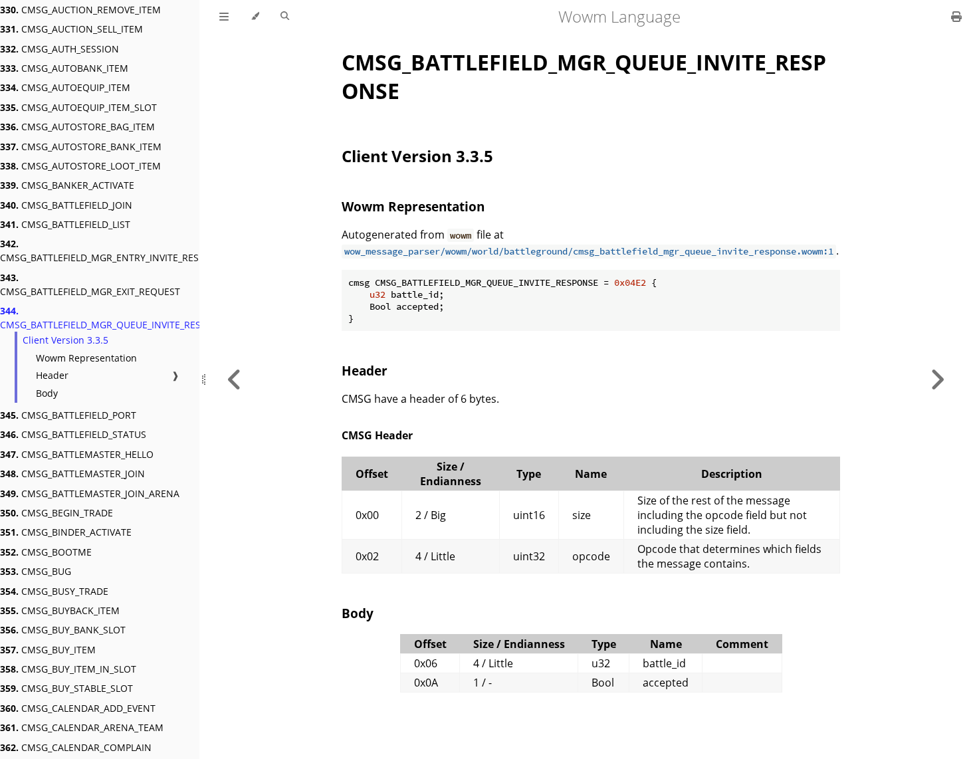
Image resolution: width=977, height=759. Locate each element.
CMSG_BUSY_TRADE (54, 591)
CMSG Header (377, 435)
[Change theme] (255, 16)
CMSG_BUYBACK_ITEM (60, 610)
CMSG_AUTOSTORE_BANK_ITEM (81, 146)
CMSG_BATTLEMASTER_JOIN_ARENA (89, 493)
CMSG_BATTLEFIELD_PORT (68, 415)
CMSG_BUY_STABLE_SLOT (66, 688)
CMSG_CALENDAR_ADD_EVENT (78, 708)
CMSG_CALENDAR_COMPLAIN (76, 747)
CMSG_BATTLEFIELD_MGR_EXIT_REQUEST (90, 284)
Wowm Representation (86, 358)
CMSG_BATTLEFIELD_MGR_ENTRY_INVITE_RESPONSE (114, 250)
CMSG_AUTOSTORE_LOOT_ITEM (80, 166)
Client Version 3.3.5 (65, 340)
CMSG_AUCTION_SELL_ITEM (71, 29)
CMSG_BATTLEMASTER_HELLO (77, 454)
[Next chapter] (937, 379)
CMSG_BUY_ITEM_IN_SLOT (68, 669)
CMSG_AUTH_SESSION (59, 49)
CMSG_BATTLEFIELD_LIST (65, 224)
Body (47, 393)
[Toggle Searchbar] (285, 16)
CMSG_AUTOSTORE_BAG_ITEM (77, 126)
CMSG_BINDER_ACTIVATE (66, 532)
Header (52, 375)
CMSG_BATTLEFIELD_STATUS (73, 434)
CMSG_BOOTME (46, 552)
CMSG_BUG (35, 571)
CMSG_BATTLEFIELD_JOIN (66, 205)
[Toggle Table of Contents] (224, 16)
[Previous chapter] (235, 379)
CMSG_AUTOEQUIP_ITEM (65, 87)
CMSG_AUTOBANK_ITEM (64, 68)
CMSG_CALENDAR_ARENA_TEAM (81, 727)
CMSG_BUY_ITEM (48, 649)
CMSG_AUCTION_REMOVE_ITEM (80, 9)
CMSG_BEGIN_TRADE (56, 512)
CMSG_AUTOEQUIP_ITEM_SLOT (78, 107)
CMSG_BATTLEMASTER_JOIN (72, 473)
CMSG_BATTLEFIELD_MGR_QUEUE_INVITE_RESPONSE (115, 317)
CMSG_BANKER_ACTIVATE (67, 185)
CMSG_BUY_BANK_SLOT (63, 629)
